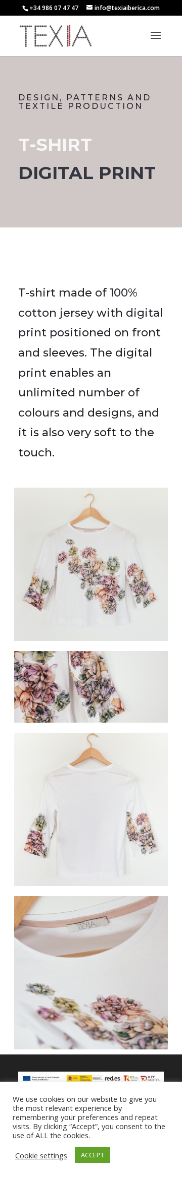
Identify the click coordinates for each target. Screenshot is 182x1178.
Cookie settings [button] (41, 1155)
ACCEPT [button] (92, 1154)
